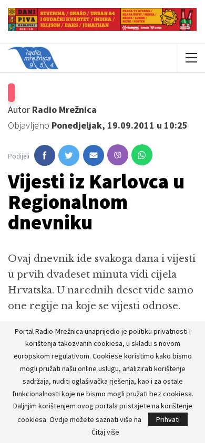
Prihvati (168, 419)
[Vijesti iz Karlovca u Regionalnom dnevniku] (44, 155)
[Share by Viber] (117, 154)
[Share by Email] (93, 155)
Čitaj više (105, 432)
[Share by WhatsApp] (141, 154)
